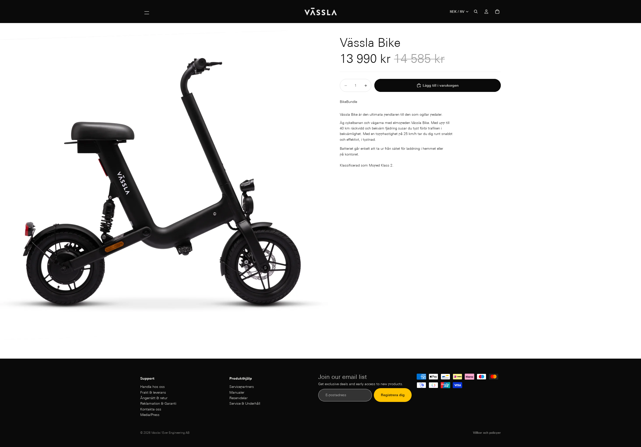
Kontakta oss (150, 409)
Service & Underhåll (244, 404)
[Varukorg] (497, 11)
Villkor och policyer (487, 432)
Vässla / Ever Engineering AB (170, 432)
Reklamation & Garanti (158, 404)
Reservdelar (238, 398)
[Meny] (146, 11)
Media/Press (149, 415)
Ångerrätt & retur (154, 398)
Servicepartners (241, 387)
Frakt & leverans (153, 392)
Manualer (236, 392)
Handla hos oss (152, 387)
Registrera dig (393, 395)
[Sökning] (475, 11)
